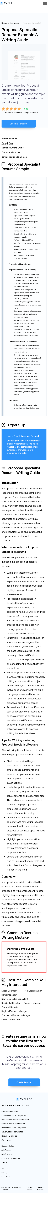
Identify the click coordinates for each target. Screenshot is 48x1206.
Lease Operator (9, 990)
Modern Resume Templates (13, 1123)
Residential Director (11, 1003)
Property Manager (32, 1003)
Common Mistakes (11, 152)
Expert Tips (7, 143)
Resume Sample (10, 138)
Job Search (6, 1150)
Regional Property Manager (14, 1011)
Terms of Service (40, 1188)
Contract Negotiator (11, 1007)
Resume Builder (8, 1146)
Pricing (4, 1172)
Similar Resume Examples (14, 156)
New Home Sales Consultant (15, 999)
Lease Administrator (11, 1019)
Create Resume (24, 1082)
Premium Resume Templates (14, 1127)
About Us (5, 1168)
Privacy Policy (30, 1188)
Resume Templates (10, 1111)
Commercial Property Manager (16, 1015)
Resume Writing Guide (13, 147)
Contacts (6, 1176)
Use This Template (19, 123)
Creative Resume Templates (14, 1115)
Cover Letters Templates (12, 1132)
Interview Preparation (11, 1158)
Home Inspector (9, 994)
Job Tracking (7, 1154)
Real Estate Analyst (33, 990)
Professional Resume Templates (15, 1119)
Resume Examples (9, 1136)
